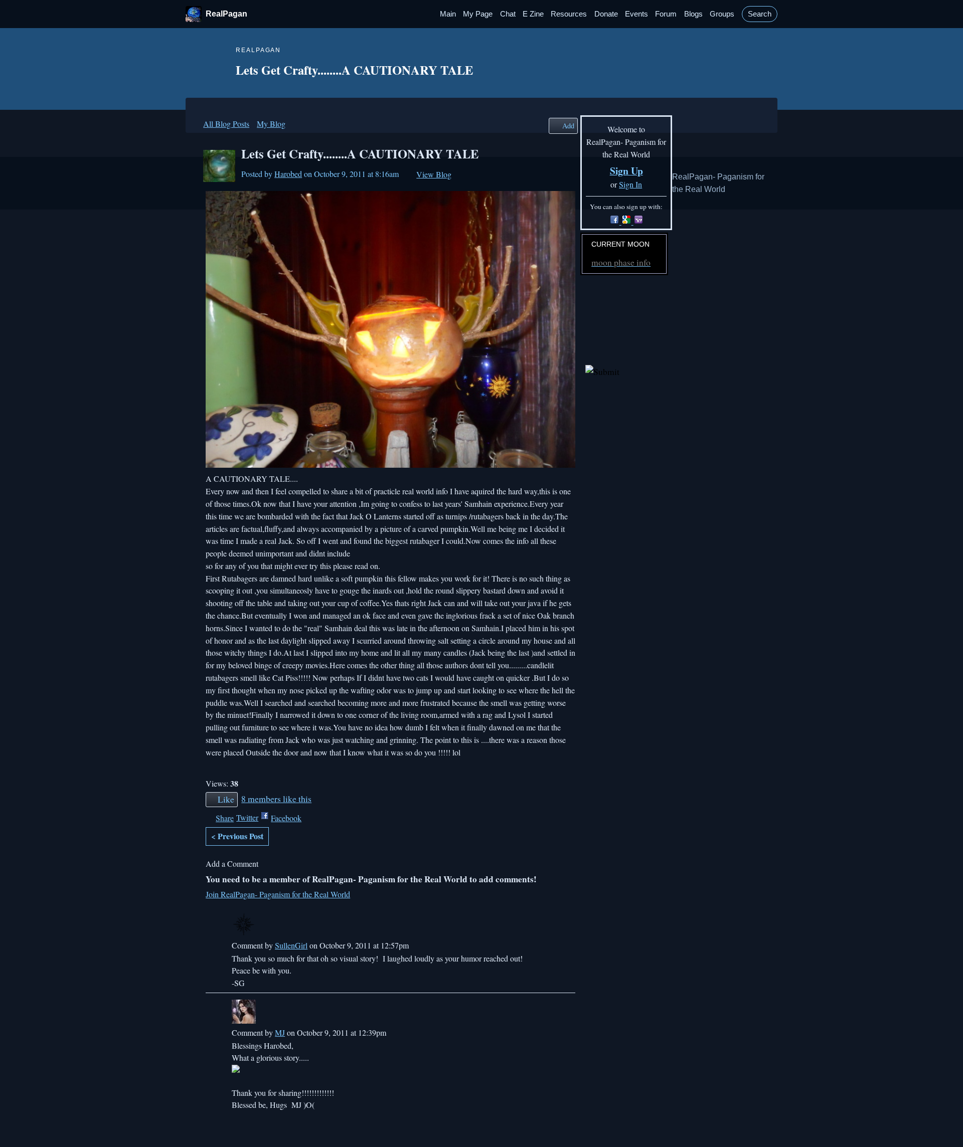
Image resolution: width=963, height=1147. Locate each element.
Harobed (288, 173)
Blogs (693, 14)
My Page (478, 14)
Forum (666, 14)
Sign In (630, 184)
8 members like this (276, 799)
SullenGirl (291, 945)
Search (759, 14)
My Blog (271, 123)
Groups (722, 14)
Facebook (286, 818)
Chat (508, 14)
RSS (211, 1126)
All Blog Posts (226, 123)
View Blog (433, 174)
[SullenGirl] (395, 924)
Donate (606, 14)
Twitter (247, 817)
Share (225, 818)
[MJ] (395, 1012)
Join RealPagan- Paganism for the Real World (278, 894)
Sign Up (626, 170)
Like (226, 799)
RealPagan (226, 14)
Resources (569, 14)
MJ (280, 1032)
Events (636, 14)
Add (568, 125)
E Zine (533, 14)
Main (448, 14)
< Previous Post (237, 836)
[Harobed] (219, 166)
